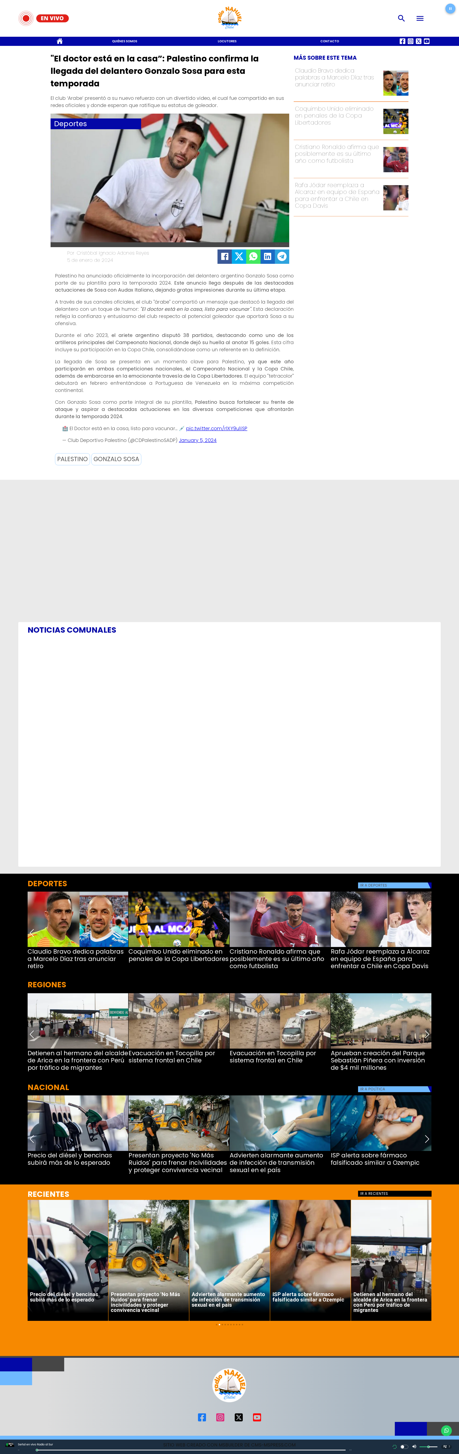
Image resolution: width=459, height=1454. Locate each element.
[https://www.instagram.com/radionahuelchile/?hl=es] (220, 1420)
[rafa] (396, 210)
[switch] (404, 1447)
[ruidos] (179, 1150)
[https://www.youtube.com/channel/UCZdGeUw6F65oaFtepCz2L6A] (257, 1420)
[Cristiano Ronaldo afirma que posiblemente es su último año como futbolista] (396, 171)
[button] (72, 459)
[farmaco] (381, 1150)
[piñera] (381, 1048)
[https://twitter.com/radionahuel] (238, 1420)
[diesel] (78, 1150)
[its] (280, 1150)
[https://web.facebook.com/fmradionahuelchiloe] (202, 1420)
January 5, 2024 (198, 440)
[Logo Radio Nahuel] (229, 30)
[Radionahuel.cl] (402, 18)
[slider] (37, 1450)
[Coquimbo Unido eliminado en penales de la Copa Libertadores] (396, 133)
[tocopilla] (179, 1048)
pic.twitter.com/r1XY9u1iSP (216, 428)
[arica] (78, 1048)
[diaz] (396, 95)
